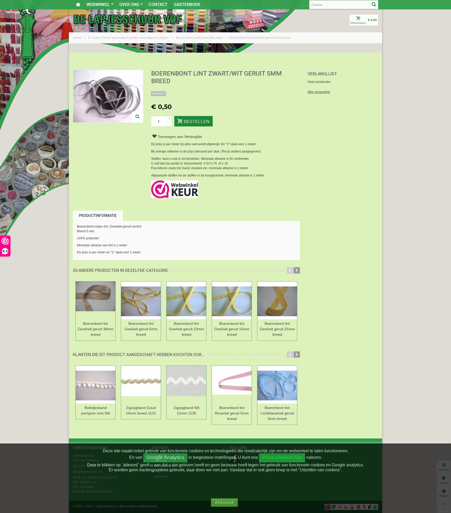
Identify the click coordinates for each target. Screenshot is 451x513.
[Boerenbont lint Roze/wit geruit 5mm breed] (232, 385)
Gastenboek (187, 4)
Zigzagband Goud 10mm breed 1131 (141, 410)
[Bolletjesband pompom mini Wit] (95, 385)
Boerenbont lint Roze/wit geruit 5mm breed (232, 413)
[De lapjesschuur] (127, 19)
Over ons (129, 4)
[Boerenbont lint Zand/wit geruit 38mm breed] (95, 300)
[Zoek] (373, 4)
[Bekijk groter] (137, 117)
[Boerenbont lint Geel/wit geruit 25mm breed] (277, 300)
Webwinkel (98, 4)
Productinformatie (98, 215)
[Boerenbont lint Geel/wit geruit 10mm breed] (186, 300)
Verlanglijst (322, 73)
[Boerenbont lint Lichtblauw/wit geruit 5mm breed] (277, 385)
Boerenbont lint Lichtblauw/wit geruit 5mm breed (277, 413)
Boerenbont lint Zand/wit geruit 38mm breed (96, 329)
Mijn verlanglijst (319, 92)
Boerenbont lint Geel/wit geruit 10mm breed (186, 329)
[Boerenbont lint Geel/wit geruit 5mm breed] (141, 300)
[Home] (78, 4)
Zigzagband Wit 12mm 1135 (186, 410)
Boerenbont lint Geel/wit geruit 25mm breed (277, 329)
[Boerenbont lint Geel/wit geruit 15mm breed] (232, 300)
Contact (158, 4)
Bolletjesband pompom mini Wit (95, 410)
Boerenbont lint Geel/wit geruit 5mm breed (141, 329)
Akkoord (224, 502)
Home (77, 38)
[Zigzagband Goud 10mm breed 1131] (141, 385)
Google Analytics (165, 457)
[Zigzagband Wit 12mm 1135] (186, 385)
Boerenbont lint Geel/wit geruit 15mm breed (232, 329)
